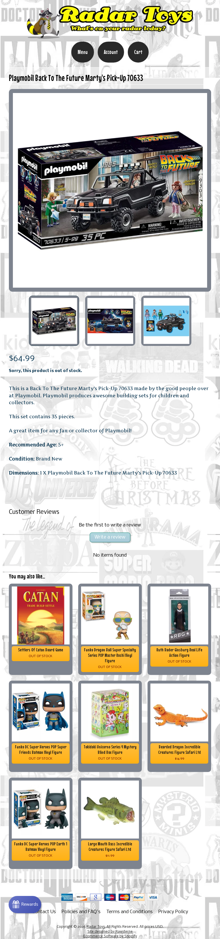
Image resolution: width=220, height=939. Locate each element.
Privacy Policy (173, 912)
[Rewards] (25, 904)
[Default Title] (110, 190)
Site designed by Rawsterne (110, 932)
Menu (83, 52)
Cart (138, 52)
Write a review (110, 537)
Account (111, 52)
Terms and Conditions (129, 912)
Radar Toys (96, 927)
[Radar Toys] (110, 37)
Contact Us (44, 912)
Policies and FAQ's (81, 912)
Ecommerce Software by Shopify (110, 936)
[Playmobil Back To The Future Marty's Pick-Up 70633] (54, 321)
